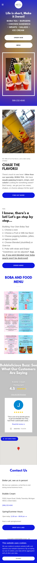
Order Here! (18, 265)
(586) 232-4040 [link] (7, 505)
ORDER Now (18, 37)
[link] (18, 4)
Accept (18, 558)
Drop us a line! (18, 527)
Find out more (18, 195)
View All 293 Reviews (18, 395)
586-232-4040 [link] (18, 100)
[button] (3, 4)
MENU (18, 45)
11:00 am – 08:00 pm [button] (18, 516)
